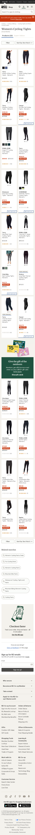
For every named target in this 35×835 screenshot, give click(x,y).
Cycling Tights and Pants (24, 23)
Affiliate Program (7, 768)
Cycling (3, 23)
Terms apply (17, 371)
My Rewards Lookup (8, 711)
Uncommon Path (24, 749)
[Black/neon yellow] (23, 188)
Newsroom (22, 768)
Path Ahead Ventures (25, 752)
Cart (28, 7)
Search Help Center (8, 782)
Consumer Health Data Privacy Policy (17, 825)
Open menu (32, 7)
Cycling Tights (5, 25)
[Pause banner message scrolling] (33, 17)
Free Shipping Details (25, 733)
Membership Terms (17, 830)
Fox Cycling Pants (10, 561)
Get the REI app (17, 635)
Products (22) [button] (7, 35)
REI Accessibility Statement (17, 832)
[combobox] (17, 12)
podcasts (28, 796)
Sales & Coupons (24, 730)
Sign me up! (17, 670)
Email (3, 661)
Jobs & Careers (6, 760)
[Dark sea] (9, 144)
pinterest (19, 796)
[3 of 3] (26, 102)
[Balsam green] (6, 144)
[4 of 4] (10, 64)
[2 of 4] (8, 64)
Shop (11, 7)
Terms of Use (8, 820)
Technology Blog (24, 771)
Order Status (22, 708)
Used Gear (5, 749)
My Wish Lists (6, 714)
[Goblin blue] (6, 268)
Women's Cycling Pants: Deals (14, 555)
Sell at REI (4, 766)
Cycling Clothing (11, 23)
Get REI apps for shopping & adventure (17, 802)
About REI (21, 760)
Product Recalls (9, 827)
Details (27, 657)
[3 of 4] (9, 64)
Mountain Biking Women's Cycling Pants (15, 590)
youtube (24, 796)
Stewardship (22, 774)
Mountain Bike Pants (11, 574)
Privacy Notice (8, 822)
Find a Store (5, 785)
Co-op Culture (6, 763)
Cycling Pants (9, 597)
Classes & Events (24, 746)
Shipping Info (23, 722)
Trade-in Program (7, 752)
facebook (15, 796)
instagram (6, 796)
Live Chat (4, 787)
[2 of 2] (26, 312)
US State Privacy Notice (23, 822)
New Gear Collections (8, 746)
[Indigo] (6, 68)
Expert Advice (19, 35)
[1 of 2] (25, 312)
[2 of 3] (25, 102)
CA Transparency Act (23, 827)
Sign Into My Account (8, 708)
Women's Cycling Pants (12, 568)
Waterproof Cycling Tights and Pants (15, 581)
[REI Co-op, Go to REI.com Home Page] (4, 7)
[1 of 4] (7, 64)
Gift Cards (4, 733)
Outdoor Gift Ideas (7, 730)
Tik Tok (10, 796)
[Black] (3, 68)
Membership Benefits (8, 717)
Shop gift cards (17, 374)
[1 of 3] (24, 102)
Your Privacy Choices (24, 820)
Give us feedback (13, 648)
